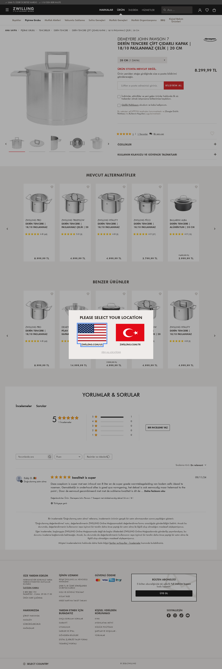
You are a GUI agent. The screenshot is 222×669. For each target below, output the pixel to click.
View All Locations (111, 352)
